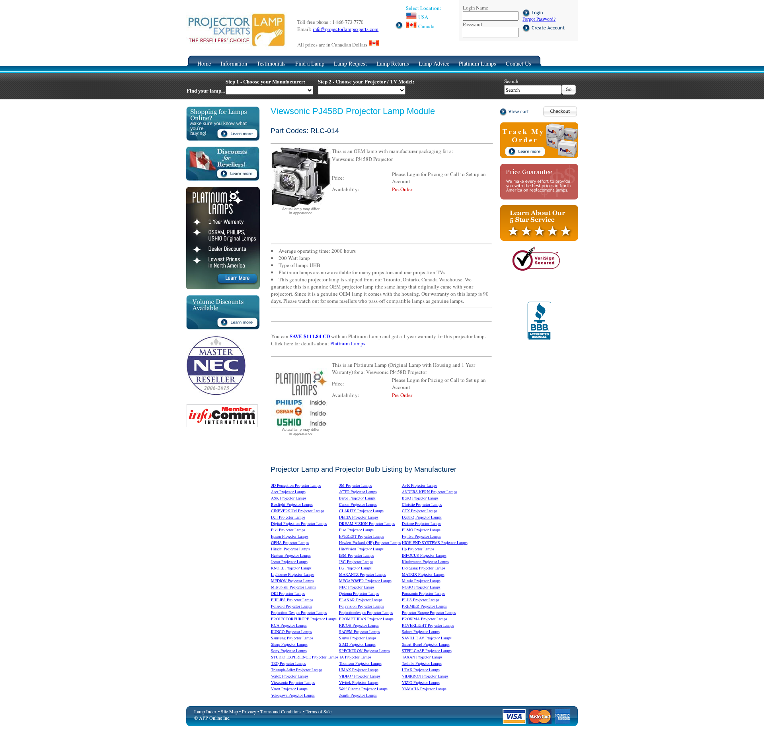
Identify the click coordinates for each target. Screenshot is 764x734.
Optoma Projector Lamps (359, 593)
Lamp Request (350, 63)
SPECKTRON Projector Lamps (364, 650)
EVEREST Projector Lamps (361, 536)
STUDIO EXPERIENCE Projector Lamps (304, 657)
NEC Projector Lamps (356, 587)
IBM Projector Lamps (356, 555)
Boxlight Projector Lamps (292, 504)
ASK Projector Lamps (288, 498)
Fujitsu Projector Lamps (421, 536)
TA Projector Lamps (355, 657)
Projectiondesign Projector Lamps (366, 612)
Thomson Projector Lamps (360, 663)
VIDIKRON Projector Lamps (425, 676)
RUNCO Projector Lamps (291, 631)
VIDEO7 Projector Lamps (359, 676)
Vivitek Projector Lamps (358, 682)
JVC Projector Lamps (356, 561)
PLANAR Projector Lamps (360, 599)
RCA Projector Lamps (289, 625)
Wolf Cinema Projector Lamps (363, 688)
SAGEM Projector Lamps (359, 631)
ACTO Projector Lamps (358, 491)
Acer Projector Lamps (288, 491)
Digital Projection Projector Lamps (299, 523)
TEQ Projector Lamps (288, 663)
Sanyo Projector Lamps (357, 638)
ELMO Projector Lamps (421, 530)
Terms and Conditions (281, 711)
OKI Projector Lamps (288, 593)
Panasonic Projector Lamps (423, 593)
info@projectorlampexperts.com (345, 29)
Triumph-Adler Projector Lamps (296, 669)
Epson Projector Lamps (289, 536)
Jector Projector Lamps (289, 561)
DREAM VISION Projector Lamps (367, 523)
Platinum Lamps (477, 63)
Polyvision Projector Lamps (361, 606)
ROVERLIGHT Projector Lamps (428, 625)
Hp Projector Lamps (418, 549)
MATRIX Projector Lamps (423, 574)
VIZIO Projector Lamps (421, 682)
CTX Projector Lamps (419, 510)
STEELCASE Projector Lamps (427, 650)
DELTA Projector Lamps (358, 517)
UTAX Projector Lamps (421, 669)
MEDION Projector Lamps (292, 580)
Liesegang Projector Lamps (423, 568)
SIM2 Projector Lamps (357, 644)
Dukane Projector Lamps (421, 523)
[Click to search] (568, 92)
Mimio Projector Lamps (421, 580)
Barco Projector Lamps (357, 498)
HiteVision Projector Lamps (361, 549)
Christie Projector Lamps (422, 504)
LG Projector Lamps (355, 568)
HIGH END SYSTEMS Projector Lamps (435, 542)
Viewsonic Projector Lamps (293, 682)
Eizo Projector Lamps (356, 530)
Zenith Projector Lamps (358, 695)
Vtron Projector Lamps (289, 688)
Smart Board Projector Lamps (426, 644)
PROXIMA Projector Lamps (424, 619)
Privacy (249, 711)
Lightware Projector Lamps (292, 574)
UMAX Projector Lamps (358, 669)
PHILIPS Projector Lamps (292, 599)
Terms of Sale (318, 711)
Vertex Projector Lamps (289, 676)
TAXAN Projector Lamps (422, 657)
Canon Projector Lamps (358, 504)
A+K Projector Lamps (419, 485)
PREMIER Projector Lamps (424, 606)
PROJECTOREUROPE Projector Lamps (304, 619)
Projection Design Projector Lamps (299, 612)
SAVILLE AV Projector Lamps (427, 638)
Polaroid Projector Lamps (291, 606)
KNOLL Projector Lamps (291, 568)
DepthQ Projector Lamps (422, 517)
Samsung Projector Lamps (292, 638)
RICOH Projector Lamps (359, 625)
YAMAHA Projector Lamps (424, 688)
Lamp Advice (434, 63)
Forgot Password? (538, 19)
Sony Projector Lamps (289, 650)
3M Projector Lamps (355, 485)
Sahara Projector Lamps (421, 631)
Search (511, 81)
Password (472, 24)
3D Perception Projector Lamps (296, 485)
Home (204, 63)
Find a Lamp (309, 63)
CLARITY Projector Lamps (361, 510)
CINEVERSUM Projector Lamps (297, 510)
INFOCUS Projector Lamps (424, 555)
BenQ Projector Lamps (420, 498)
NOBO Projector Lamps (421, 587)
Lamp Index (205, 711)
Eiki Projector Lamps (288, 530)
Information (233, 63)
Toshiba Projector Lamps (422, 663)
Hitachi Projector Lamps (290, 549)
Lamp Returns (392, 63)
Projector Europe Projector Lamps (429, 612)
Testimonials (271, 63)
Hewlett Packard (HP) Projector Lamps (370, 542)
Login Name (475, 7)
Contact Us (518, 63)
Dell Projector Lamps (288, 517)
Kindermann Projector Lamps (425, 561)
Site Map (229, 711)
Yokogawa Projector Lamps (293, 695)
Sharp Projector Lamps (289, 644)
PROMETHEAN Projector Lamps (366, 619)
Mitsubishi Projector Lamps (293, 587)
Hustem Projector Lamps (291, 555)
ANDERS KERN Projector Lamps (429, 491)
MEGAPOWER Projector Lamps (365, 580)
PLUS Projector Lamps (420, 599)
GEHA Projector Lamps (290, 542)
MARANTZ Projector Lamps (362, 574)
